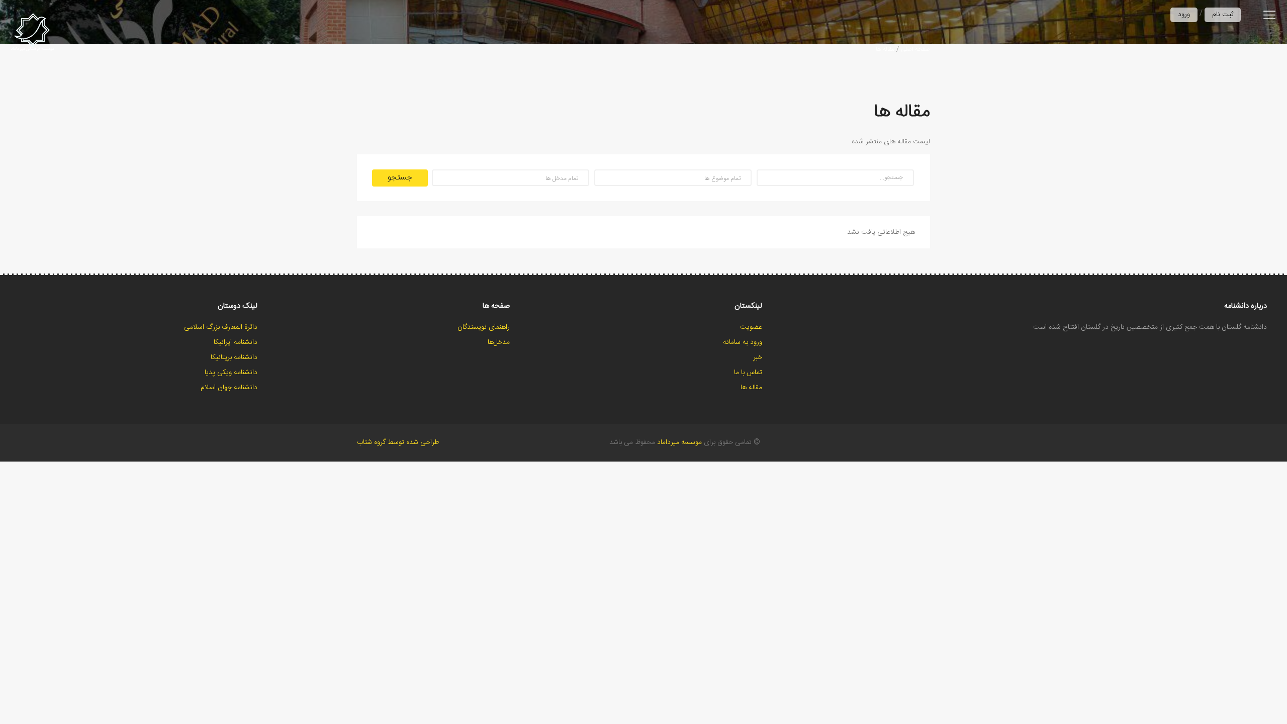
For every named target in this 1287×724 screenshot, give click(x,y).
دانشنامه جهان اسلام (229, 388)
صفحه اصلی (915, 49)
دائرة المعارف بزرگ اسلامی (220, 327)
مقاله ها (885, 49)
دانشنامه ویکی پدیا (231, 373)
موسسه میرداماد (679, 442)
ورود (1184, 15)
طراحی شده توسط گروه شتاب (398, 442)
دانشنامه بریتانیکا (234, 357)
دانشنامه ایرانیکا (235, 342)
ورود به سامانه (742, 342)
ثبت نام (1222, 15)
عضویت (751, 327)
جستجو (400, 178)
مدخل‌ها (499, 342)
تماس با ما (748, 373)
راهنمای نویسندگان (483, 327)
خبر (757, 357)
